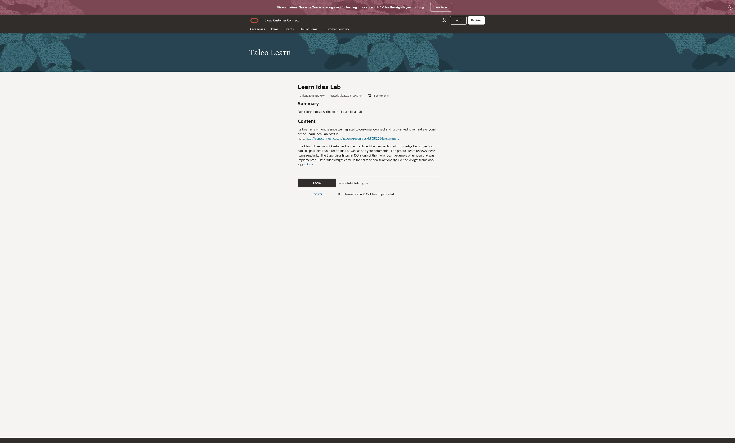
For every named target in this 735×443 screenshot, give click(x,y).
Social (309, 164)
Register (317, 194)
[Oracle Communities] (444, 20)
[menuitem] (458, 20)
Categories (257, 29)
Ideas (274, 29)
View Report (441, 7)
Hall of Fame (309, 29)
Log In (317, 183)
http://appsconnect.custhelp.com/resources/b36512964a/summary (352, 138)
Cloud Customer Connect (282, 20)
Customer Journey (336, 29)
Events (289, 29)
